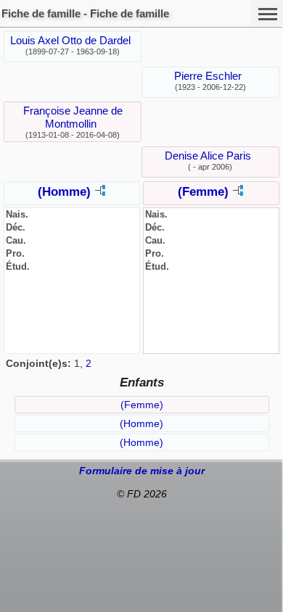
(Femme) (203, 192)
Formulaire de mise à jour (142, 470)
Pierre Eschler (208, 76)
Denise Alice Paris (208, 155)
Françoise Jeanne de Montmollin (73, 117)
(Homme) (64, 192)
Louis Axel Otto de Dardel (70, 40)
